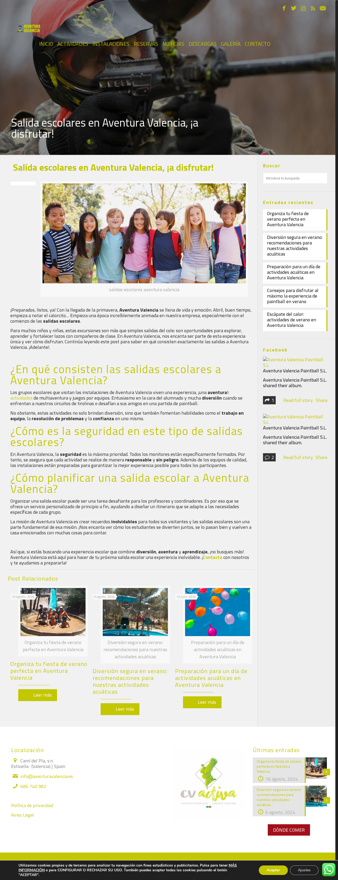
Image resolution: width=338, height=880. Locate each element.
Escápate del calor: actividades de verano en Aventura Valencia (291, 320)
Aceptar (273, 870)
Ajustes (304, 870)
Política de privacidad (32, 805)
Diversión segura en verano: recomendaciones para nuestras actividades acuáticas (130, 681)
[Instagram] (303, 9)
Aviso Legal (22, 814)
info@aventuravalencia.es (46, 776)
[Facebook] (284, 9)
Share (321, 400)
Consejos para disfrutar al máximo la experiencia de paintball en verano (292, 296)
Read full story (298, 400)
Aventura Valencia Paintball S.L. (295, 370)
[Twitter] (294, 9)
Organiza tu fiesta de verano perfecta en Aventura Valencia (48, 670)
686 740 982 (33, 786)
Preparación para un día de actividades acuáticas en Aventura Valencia (211, 677)
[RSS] (313, 9)
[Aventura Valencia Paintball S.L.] (294, 365)
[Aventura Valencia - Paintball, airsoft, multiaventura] (28, 24)
